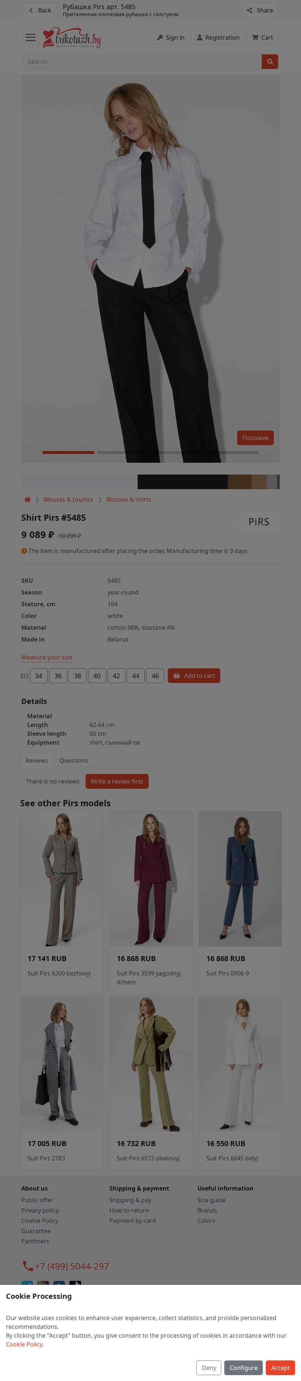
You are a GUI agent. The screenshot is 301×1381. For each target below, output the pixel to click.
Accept (280, 1368)
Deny (209, 1368)
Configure (244, 1368)
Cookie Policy (24, 1344)
